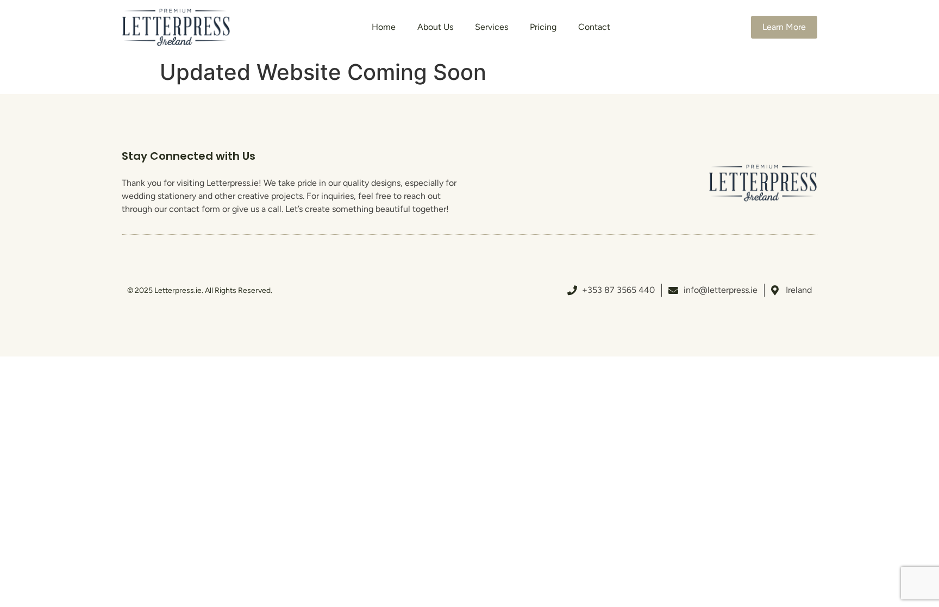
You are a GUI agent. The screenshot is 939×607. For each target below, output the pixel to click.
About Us (435, 27)
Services (491, 27)
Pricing (543, 27)
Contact (594, 27)
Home (384, 27)
